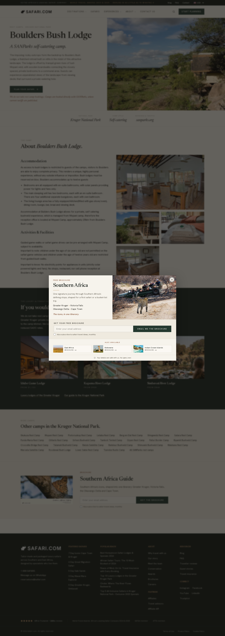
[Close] (171, 279)
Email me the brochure (152, 329)
